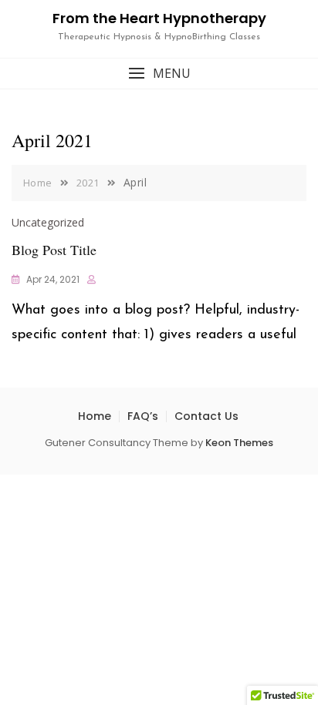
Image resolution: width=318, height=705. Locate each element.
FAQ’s (142, 416)
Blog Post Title (54, 249)
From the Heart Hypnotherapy (159, 18)
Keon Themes (239, 442)
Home (94, 416)
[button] (159, 73)
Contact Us (206, 416)
